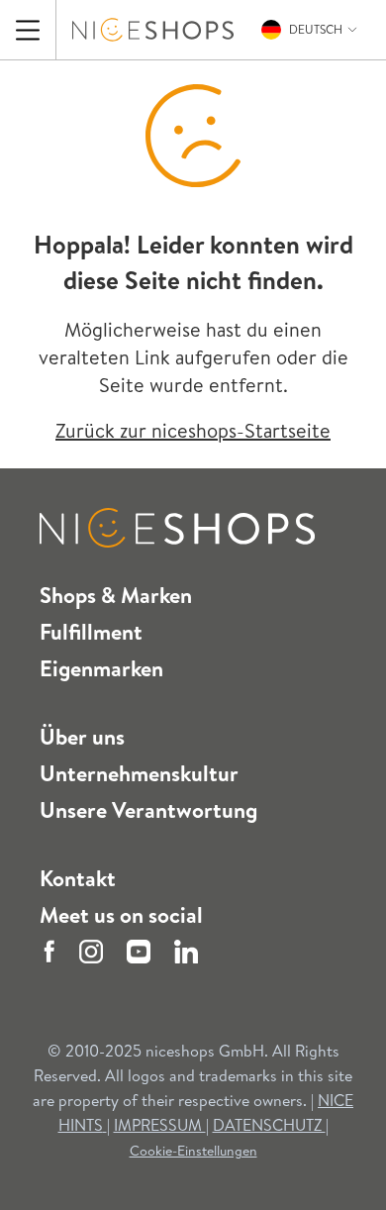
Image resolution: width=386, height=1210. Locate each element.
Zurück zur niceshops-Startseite (193, 430)
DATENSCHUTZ (269, 1125)
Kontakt (78, 878)
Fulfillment (91, 632)
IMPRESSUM (160, 1125)
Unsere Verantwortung (148, 810)
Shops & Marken (116, 595)
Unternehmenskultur (139, 773)
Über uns (82, 737)
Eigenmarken (101, 668)
